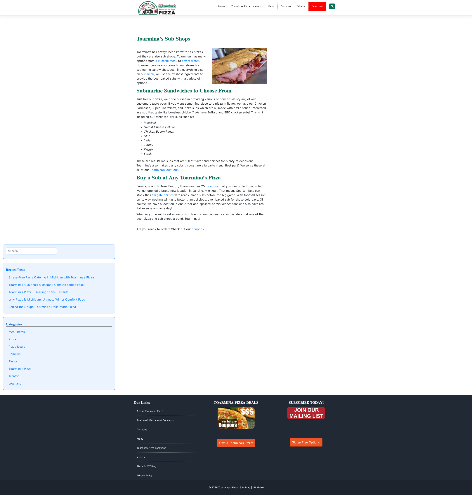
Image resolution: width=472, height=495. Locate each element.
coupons (198, 229)
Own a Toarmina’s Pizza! (236, 443)
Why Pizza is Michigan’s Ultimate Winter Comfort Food (47, 299)
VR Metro (258, 487)
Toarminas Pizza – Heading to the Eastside (38, 292)
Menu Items (17, 332)
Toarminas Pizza (20, 369)
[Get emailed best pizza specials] (306, 413)
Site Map (245, 487)
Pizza (12, 339)
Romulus (14, 354)
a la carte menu (166, 61)
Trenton (14, 376)
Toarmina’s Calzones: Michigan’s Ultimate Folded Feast (47, 285)
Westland (15, 383)
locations (212, 186)
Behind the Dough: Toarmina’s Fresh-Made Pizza (42, 307)
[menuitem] (221, 6)
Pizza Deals (17, 346)
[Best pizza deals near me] (236, 418)
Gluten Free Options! (306, 442)
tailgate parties (162, 195)
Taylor (13, 361)
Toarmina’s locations (164, 170)
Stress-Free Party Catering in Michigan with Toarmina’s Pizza (51, 277)
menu (150, 74)
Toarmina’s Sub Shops (163, 38)
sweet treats (190, 61)
